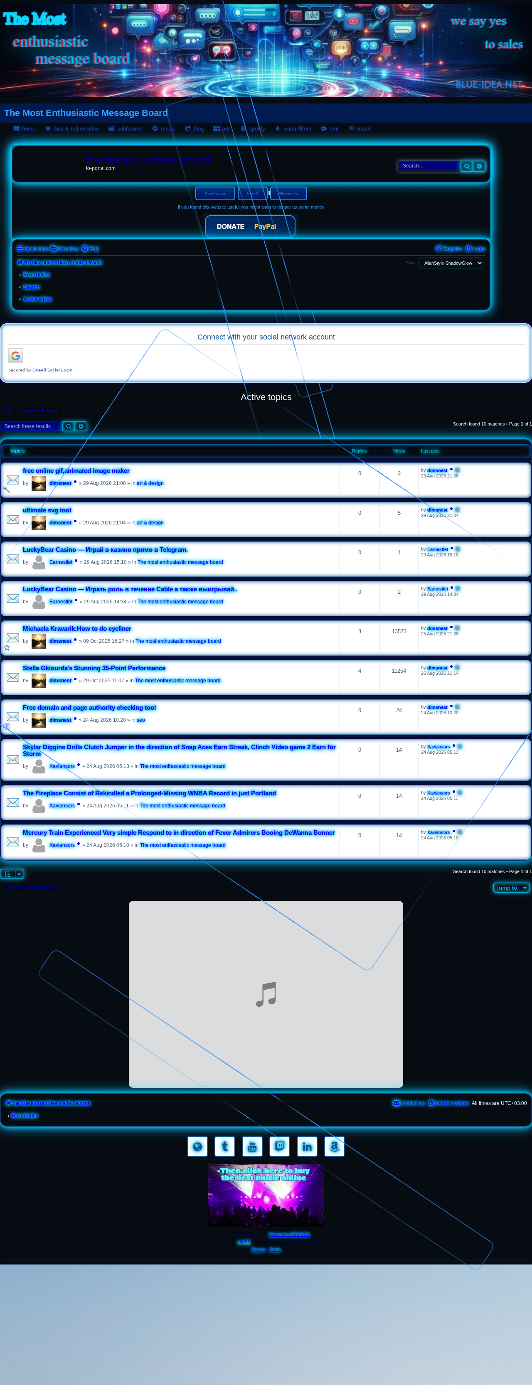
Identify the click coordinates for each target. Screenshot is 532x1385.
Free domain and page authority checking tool (89, 707)
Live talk (253, 193)
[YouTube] (252, 1146)
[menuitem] (65, 249)
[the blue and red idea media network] (50, 161)
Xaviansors (62, 766)
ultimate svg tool (47, 510)
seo (141, 720)
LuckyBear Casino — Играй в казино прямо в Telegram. (105, 549)
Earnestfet (60, 562)
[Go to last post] (458, 469)
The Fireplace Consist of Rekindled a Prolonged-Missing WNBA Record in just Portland (149, 793)
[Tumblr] (224, 1146)
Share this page (215, 193)
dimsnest (60, 483)
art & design (150, 483)
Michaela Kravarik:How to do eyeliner (77, 628)
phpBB (244, 1242)
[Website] (197, 1146)
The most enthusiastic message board (180, 562)
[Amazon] (334, 1146)
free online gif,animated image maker (76, 470)
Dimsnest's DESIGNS (289, 1234)
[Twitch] (279, 1146)
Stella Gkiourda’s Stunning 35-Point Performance (94, 668)
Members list (288, 193)
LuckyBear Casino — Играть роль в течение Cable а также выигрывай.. (130, 589)
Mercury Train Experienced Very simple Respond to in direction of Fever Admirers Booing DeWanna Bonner (179, 832)
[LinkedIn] (307, 1146)
